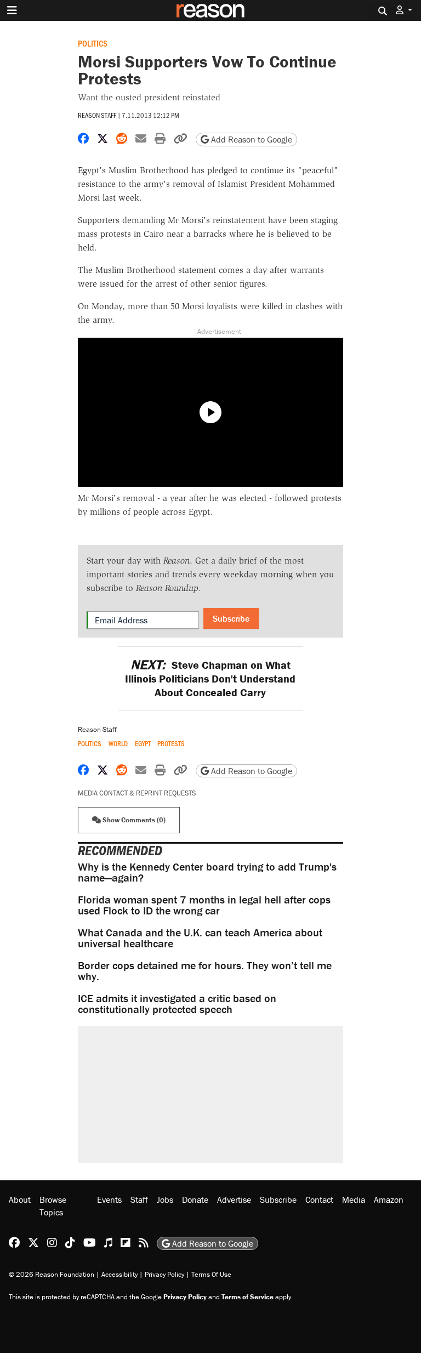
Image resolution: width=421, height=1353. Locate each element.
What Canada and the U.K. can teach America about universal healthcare (200, 937)
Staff (139, 1199)
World (118, 743)
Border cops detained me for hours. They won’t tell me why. (205, 970)
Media (353, 1199)
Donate (195, 1199)
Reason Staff (97, 115)
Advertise (234, 1199)
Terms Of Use (211, 1274)
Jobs (165, 1199)
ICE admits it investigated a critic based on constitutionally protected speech (177, 1003)
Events (109, 1199)
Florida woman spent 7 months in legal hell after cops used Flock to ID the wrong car (204, 904)
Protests (171, 743)
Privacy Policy (164, 1274)
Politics (92, 43)
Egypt (143, 743)
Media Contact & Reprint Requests (137, 793)
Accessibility (119, 1274)
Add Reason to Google (250, 139)
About (20, 1199)
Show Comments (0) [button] (133, 820)
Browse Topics (52, 1205)
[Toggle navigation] (12, 10)
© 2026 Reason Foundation (51, 1274)
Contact (319, 1199)
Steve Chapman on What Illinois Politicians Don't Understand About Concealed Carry (210, 678)
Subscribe (231, 618)
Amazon (388, 1199)
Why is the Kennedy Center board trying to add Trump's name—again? (207, 872)
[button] (404, 10)
